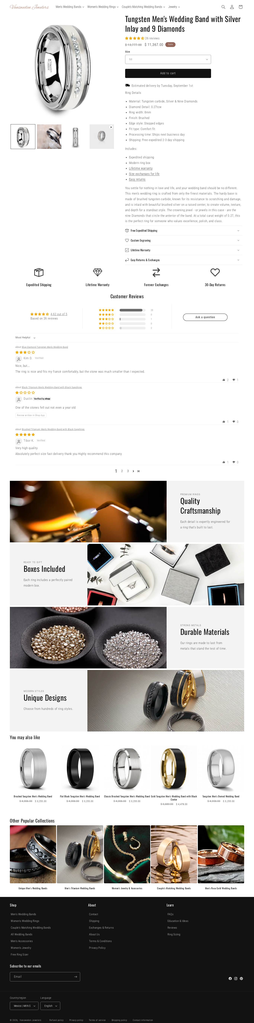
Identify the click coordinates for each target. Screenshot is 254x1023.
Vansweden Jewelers (30, 1020)
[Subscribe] (75, 976)
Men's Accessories (22, 941)
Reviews (172, 927)
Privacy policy (76, 1020)
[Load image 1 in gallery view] (23, 136)
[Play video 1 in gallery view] (102, 136)
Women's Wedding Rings (25, 921)
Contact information (143, 1020)
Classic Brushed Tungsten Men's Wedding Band (127, 796)
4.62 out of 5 (59, 314)
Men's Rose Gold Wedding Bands (221, 888)
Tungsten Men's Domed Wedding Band (220, 796)
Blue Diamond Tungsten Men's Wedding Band (45, 347)
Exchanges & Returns (101, 927)
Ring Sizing (174, 934)
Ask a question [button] (205, 317)
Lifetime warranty (141, 168)
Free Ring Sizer (19, 954)
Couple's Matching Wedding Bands (174, 888)
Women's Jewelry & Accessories (127, 888)
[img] (25, 352)
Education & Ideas (178, 921)
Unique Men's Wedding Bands (33, 888)
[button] (223, 7)
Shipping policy (119, 1020)
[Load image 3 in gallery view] (75, 136)
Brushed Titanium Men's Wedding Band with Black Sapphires (53, 429)
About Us (94, 934)
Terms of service (97, 1020)
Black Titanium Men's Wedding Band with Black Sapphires (52, 387)
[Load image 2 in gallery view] (49, 136)
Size (127, 51)
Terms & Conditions (100, 941)
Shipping (94, 921)
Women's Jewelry (21, 948)
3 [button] (128, 471)
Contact (93, 914)
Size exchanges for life (144, 174)
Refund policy (56, 1020)
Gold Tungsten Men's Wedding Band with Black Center (174, 798)
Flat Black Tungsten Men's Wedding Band (80, 796)
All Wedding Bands (22, 934)
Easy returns (137, 179)
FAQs (171, 914)
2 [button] (122, 471)
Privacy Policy (97, 948)
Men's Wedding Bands (23, 914)
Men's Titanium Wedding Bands (80, 888)
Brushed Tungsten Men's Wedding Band (33, 796)
